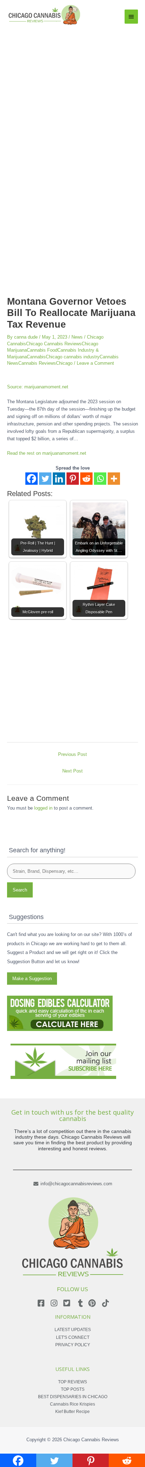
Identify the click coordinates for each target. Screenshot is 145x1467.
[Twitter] (45, 478)
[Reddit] (86, 478)
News (77, 337)
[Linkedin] (59, 478)
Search (20, 890)
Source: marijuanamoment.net (37, 386)
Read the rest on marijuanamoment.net (46, 453)
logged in (43, 808)
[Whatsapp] (100, 478)
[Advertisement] (72, 102)
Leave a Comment (95, 363)
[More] (114, 478)
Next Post (72, 771)
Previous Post (72, 754)
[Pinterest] (73, 478)
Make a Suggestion (32, 978)
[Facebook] (31, 478)
